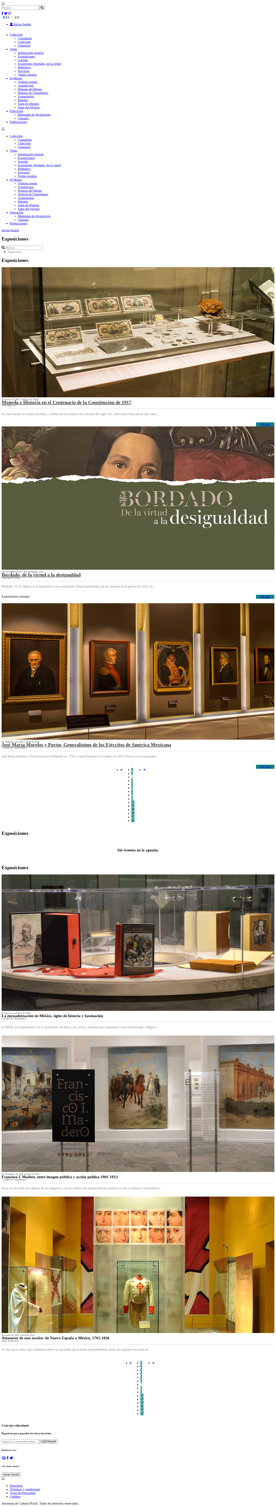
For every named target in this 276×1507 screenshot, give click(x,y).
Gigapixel (24, 45)
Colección (16, 34)
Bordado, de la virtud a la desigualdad (41, 574)
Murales (23, 100)
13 (133, 813)
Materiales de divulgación (34, 114)
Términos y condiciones (25, 1489)
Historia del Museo (30, 89)
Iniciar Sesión (22, 24)
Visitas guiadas (27, 74)
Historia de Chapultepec (33, 93)
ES (8, 17)
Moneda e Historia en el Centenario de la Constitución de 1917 (66, 402)
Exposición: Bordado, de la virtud (39, 63)
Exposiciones (26, 56)
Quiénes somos (27, 82)
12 (133, 809)
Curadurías (25, 38)
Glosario (23, 118)
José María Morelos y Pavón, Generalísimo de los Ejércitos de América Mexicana (86, 744)
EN (17, 17)
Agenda (23, 60)
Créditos (15, 1496)
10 (133, 802)
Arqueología (26, 96)
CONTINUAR (48, 1441)
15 (133, 820)
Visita (13, 49)
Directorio (16, 1485)
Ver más (265, 424)
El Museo (16, 78)
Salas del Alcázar (29, 107)
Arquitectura (26, 85)
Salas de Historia (28, 103)
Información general (30, 53)
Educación (16, 111)
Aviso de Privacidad (22, 1493)
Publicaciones (18, 122)
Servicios (23, 71)
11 (132, 806)
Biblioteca (24, 67)
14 (133, 817)
